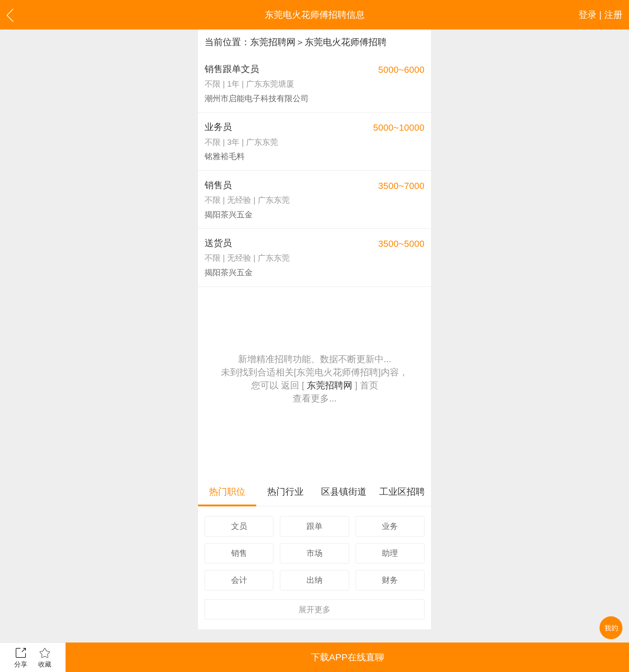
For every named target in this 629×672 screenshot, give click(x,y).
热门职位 (227, 491)
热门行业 (285, 491)
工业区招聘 (402, 491)
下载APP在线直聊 (347, 657)
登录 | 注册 (600, 14)
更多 (314, 609)
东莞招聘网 (273, 42)
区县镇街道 (344, 491)
